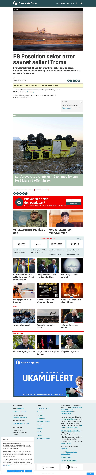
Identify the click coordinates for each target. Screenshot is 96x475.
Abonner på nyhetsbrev (43, 438)
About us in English (66, 457)
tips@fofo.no (65, 107)
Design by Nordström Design (69, 460)
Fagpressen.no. (7, 465)
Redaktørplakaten (66, 413)
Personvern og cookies (43, 421)
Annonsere (40, 412)
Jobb (72, 3)
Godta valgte (20, 471)
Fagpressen (64, 448)
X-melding (30, 92)
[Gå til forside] (25, 3)
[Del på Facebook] (68, 80)
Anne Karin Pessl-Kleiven (20, 417)
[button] (78, 238)
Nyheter (58, 3)
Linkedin (39, 432)
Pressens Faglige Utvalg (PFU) (70, 431)
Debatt (63, 3)
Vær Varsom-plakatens (68, 419)
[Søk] (76, 3)
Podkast (68, 3)
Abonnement (40, 415)
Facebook (40, 425)
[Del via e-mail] (76, 80)
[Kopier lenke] (79, 81)
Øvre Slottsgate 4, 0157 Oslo (21, 423)
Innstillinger (90, 473)
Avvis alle (28, 471)
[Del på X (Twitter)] (71, 80)
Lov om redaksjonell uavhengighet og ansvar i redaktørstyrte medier (71, 409)
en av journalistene (66, 108)
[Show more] (81, 102)
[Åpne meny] (81, 3)
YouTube (39, 435)
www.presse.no (65, 443)
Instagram (40, 428)
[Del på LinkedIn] (73, 80)
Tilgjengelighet (41, 418)
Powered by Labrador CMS (48, 473)
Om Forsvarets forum (43, 408)
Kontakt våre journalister (20, 412)
